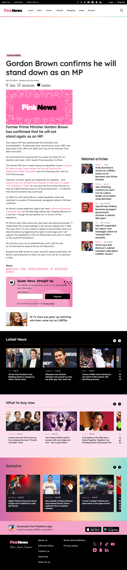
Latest (30, 10)
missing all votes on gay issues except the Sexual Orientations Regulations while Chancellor (38, 168)
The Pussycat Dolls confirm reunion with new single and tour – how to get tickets (58, 440)
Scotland (10, 271)
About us (42, 540)
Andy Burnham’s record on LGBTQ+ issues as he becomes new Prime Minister (106, 173)
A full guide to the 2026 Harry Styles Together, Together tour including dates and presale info (96, 440)
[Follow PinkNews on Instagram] (95, 551)
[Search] (121, 10)
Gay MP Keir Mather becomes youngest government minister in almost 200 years (106, 212)
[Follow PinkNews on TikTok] (106, 545)
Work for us (44, 562)
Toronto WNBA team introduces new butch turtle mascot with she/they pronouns (96, 376)
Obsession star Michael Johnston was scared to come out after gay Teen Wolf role (58, 376)
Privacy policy (71, 545)
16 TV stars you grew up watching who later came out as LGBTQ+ (50, 318)
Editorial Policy (46, 545)
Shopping (71, 10)
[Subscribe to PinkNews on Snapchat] (101, 551)
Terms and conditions (74, 540)
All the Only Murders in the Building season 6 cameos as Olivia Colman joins (21, 376)
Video (81, 10)
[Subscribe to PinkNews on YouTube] (112, 545)
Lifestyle (59, 10)
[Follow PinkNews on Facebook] (101, 545)
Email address (26, 292)
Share (12, 85)
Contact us (43, 551)
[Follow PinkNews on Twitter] (95, 545)
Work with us (33, 2)
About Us (6, 2)
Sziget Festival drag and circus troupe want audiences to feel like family (22, 503)
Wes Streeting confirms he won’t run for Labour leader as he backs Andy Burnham (105, 193)
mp (51, 268)
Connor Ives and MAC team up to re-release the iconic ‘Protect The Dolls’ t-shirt (22, 440)
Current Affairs (13, 55)
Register (121, 2)
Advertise (18, 2)
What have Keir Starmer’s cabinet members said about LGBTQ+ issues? (106, 249)
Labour (23, 268)
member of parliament (38, 268)
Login (110, 2)
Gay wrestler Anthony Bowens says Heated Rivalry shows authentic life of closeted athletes (58, 505)
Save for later (28, 85)
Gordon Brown (12, 268)
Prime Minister (61, 268)
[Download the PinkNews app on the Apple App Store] (93, 529)
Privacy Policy (48, 304)
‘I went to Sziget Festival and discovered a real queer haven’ (96, 502)
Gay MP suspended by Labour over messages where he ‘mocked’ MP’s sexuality (106, 231)
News (39, 10)
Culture (49, 10)
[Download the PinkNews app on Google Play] (111, 529)
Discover (91, 10)
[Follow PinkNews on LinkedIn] (100, 2)
